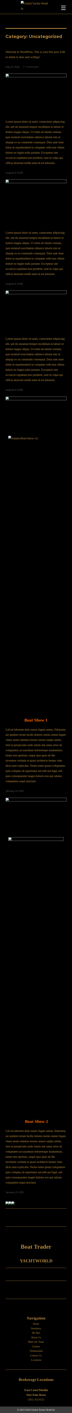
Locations (36, 1360)
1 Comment (32, 66)
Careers (36, 1346)
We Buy (36, 1332)
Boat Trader (36, 1246)
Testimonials (36, 1351)
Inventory (36, 1328)
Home (36, 1323)
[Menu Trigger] (63, 8)
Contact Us (36, 1355)
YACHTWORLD (36, 1260)
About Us (36, 1337)
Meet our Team (36, 1342)
